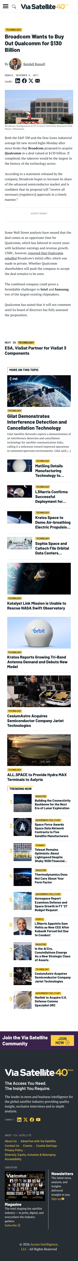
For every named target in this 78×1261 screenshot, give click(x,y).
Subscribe (11, 1225)
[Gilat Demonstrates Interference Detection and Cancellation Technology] (39, 391)
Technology (13, 29)
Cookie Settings (46, 1146)
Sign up (56, 1199)
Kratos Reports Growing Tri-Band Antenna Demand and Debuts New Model (37, 662)
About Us (11, 1141)
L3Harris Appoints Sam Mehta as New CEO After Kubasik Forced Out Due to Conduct (52, 929)
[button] (5, 6)
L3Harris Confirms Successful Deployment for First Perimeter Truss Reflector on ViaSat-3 (51, 496)
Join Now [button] (61, 1040)
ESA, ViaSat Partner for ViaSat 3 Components (35, 350)
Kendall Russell (34, 64)
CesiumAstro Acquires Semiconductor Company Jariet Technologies (35, 720)
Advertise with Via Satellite (38, 1141)
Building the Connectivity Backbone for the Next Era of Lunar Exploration (53, 804)
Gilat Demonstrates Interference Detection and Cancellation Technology (37, 422)
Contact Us (12, 1146)
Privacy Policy (14, 1150)
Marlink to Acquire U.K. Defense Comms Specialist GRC (51, 1001)
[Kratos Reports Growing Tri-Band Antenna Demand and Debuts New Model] (39, 632)
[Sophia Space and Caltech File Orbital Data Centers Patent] (19, 543)
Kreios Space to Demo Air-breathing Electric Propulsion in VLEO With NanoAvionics (52, 522)
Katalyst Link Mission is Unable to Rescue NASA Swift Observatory (36, 605)
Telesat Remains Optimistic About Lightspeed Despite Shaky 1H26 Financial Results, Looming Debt (51, 855)
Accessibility (13, 1159)
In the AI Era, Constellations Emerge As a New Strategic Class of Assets (52, 954)
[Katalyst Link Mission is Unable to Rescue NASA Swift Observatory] (39, 578)
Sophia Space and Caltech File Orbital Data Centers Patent (52, 548)
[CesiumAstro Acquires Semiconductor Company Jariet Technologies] (39, 691)
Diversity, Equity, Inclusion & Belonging (30, 1155)
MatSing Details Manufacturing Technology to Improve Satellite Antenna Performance (50, 470)
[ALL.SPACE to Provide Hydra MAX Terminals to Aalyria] (39, 750)
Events (27, 1146)
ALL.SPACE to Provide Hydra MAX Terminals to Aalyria (37, 777)
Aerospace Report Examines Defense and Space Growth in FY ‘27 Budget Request (51, 904)
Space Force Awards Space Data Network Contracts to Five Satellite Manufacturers (51, 830)
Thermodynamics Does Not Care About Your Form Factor (51, 878)
